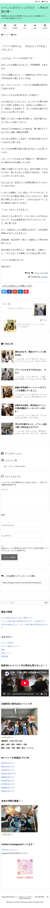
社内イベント (6, 653)
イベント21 (44, 273)
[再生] (4, 694)
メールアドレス (7, 525)
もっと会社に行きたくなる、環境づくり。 (17, 618)
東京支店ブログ (9, 766)
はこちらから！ (10, 850)
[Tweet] (3, 292)
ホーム (5, 35)
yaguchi (44, 277)
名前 (3, 515)
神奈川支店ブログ (9, 773)
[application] (25, 683)
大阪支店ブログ (9, 770)
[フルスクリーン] (45, 694)
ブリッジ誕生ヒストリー (10, 646)
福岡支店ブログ (9, 788)
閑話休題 (4, 656)
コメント (4, 489)
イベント (37, 273)
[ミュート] (42, 694)
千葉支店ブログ (9, 784)
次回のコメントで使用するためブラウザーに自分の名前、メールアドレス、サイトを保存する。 (25, 549)
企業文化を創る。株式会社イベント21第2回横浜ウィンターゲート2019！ (30, 408)
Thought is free (38, 902)
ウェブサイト (6, 536)
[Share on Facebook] (9, 292)
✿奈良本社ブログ (8, 763)
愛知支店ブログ (9, 777)
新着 (15, 35)
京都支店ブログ (9, 781)
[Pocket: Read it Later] (26, 292)
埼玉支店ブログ (9, 791)
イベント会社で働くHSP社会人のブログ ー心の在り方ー (23, 621)
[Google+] (14, 292)
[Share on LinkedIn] (20, 292)
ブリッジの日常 (7, 643)
